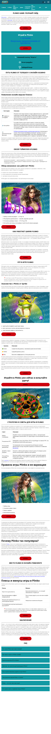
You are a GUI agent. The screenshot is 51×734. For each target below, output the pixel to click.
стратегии (6, 460)
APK (46, 7)
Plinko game (4, 17)
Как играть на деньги (33, 7)
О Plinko (10, 7)
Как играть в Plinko (15, 7)
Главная (4, 7)
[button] (48, 403)
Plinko (8, 544)
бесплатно (15, 448)
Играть (25, 28)
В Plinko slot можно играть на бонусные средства (27, 131)
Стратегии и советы (27, 7)
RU (44, 2)
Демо (21, 7)
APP (40, 7)
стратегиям (9, 20)
